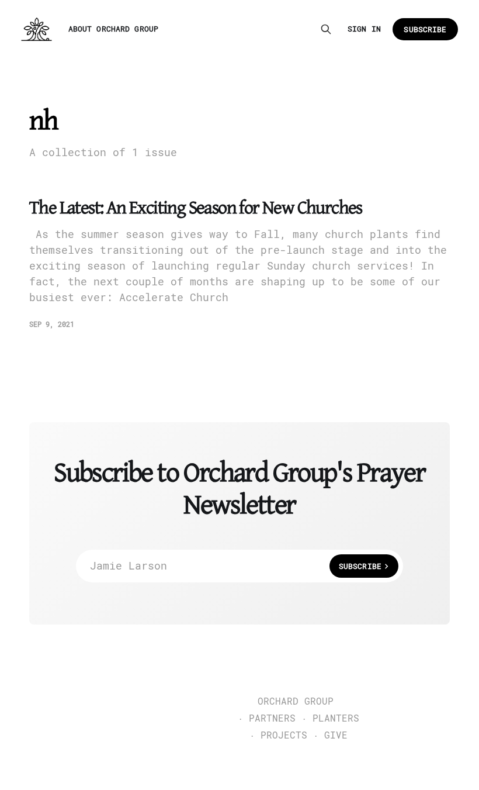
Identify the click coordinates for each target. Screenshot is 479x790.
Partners (272, 718)
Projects (284, 735)
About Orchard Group (113, 29)
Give (336, 735)
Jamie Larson (235, 566)
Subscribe (425, 29)
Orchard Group (296, 701)
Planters (336, 718)
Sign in (364, 29)
